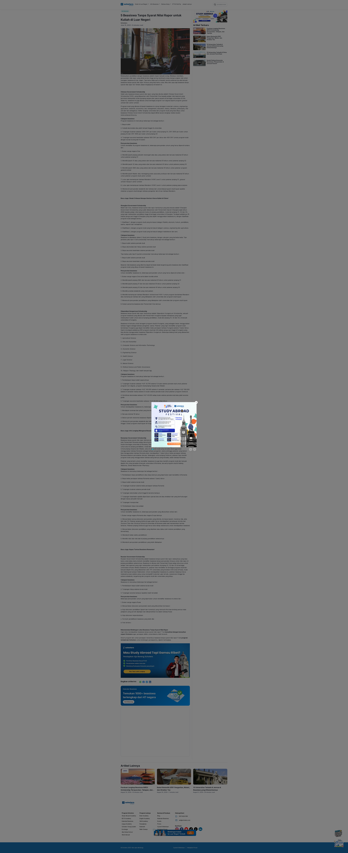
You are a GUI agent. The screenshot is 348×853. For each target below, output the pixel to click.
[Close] (196, 402)
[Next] (194, 449)
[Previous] (190, 449)
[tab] (152, 449)
